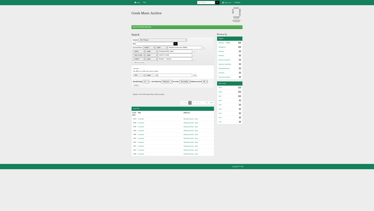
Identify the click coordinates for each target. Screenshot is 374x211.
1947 (220, 96)
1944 (220, 109)
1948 (220, 92)
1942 (220, 117)
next (211, 103)
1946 (220, 100)
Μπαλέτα (221, 51)
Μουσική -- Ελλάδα (224, 43)
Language (237, 2)
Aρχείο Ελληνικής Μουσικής (142, 27)
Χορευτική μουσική (224, 77)
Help (144, 2)
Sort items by (156, 81)
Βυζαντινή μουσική (224, 60)
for (134, 44)
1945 (220, 105)
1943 (220, 113)
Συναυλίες (221, 73)
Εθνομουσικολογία (224, 68)
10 (207, 103)
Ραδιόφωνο (222, 47)
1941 (220, 122)
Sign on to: (228, 3)
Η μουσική (141, 119)
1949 (220, 88)
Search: (135, 40)
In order (176, 81)
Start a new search (139, 62)
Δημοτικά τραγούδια (225, 64)
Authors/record (196, 81)
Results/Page (137, 81)
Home (138, 3)
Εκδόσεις (221, 55)
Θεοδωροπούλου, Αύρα (190, 119)
